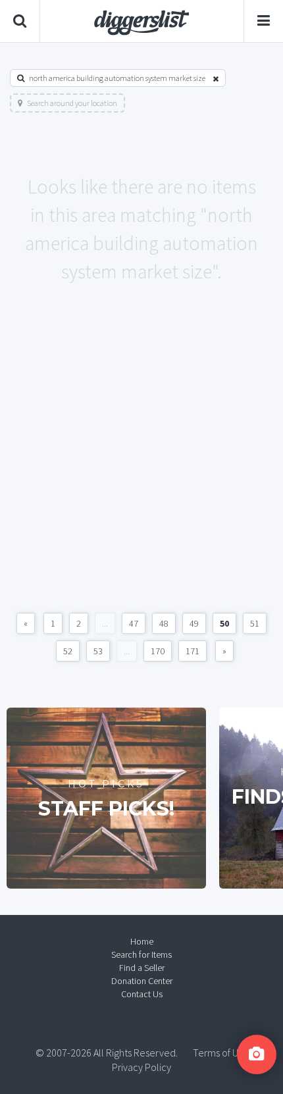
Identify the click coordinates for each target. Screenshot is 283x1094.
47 (133, 623)
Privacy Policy (141, 1067)
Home (141, 941)
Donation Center (141, 981)
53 (98, 651)
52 (67, 651)
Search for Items (141, 954)
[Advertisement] (141, 462)
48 (163, 623)
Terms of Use (220, 1052)
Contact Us (142, 994)
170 (158, 651)
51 (254, 623)
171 (192, 651)
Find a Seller (142, 968)
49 (194, 623)
